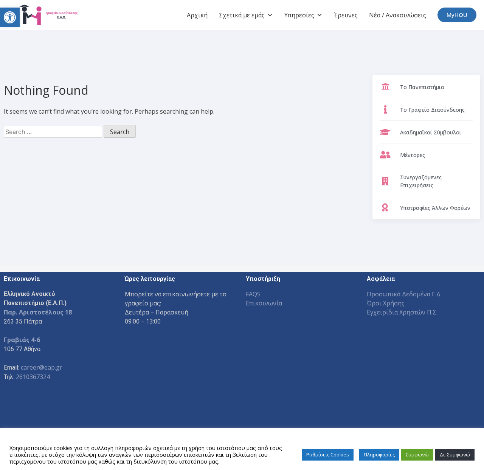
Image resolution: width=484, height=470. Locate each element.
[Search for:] (54, 132)
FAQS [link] (253, 294)
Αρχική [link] (197, 15)
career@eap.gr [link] (41, 367)
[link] (10, 17)
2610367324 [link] (33, 377)
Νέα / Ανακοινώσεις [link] (397, 15)
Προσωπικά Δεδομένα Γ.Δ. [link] (404, 294)
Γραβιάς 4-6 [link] (22, 340)
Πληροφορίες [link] (379, 454)
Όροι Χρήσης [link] (386, 303)
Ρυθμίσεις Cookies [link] (327, 454)
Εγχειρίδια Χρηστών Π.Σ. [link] (402, 312)
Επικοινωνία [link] (264, 303)
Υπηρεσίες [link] (299, 15)
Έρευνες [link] (346, 15)
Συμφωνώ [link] (417, 454)
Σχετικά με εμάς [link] (242, 15)
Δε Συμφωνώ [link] (455, 454)
